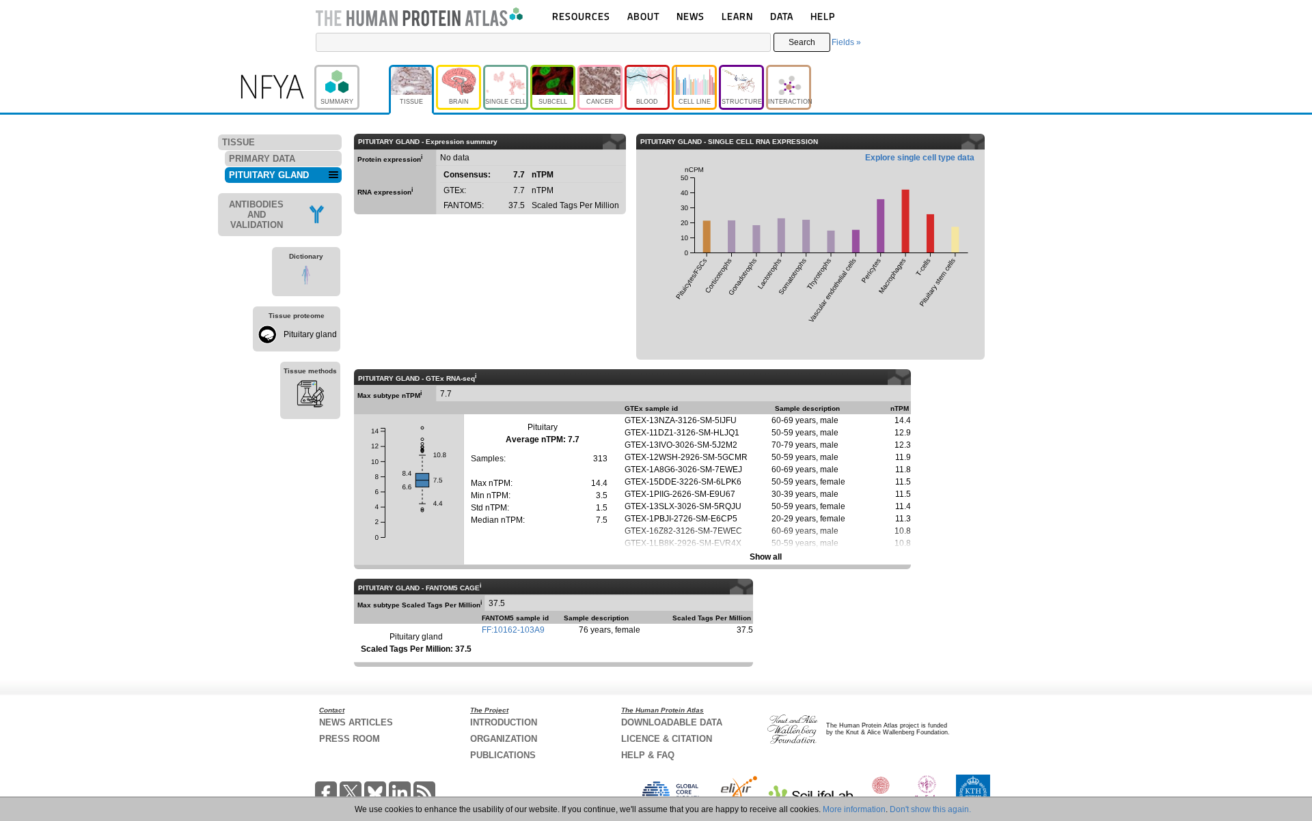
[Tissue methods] (310, 396)
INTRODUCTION (503, 722)
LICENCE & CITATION (666, 739)
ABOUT (643, 16)
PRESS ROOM (349, 739)
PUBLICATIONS (503, 755)
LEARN (737, 16)
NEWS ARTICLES (356, 722)
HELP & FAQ (647, 755)
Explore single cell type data (919, 157)
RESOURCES (581, 16)
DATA (781, 16)
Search (802, 42)
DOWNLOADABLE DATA (671, 722)
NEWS (690, 16)
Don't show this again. (930, 809)
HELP (822, 16)
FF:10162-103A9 (513, 630)
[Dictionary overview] (306, 277)
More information (854, 809)
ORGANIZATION (503, 739)
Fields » (846, 42)
